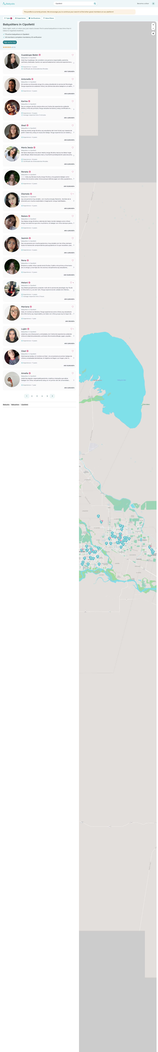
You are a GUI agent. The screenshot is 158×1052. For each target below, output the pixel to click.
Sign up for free (10, 42)
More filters (49, 18)
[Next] (52, 396)
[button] (126, 541)
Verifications (35, 18)
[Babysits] (9, 3)
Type (8, 18)
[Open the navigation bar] (153, 3)
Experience (21, 18)
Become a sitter (143, 3)
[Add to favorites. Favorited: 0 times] (73, 55)
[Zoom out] (153, 28)
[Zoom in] (153, 24)
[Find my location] (153, 33)
